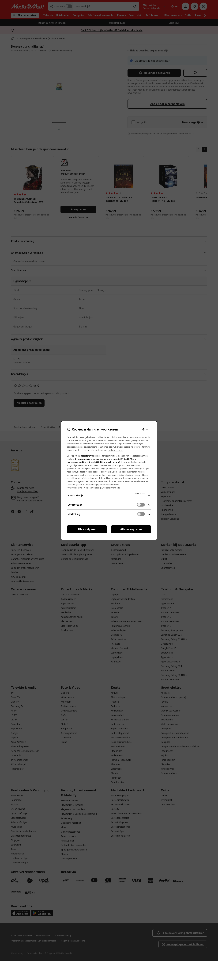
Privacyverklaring (74, 487)
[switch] (141, 505)
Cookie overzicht (91, 487)
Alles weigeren (87, 529)
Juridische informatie (110, 487)
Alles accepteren (131, 529)
